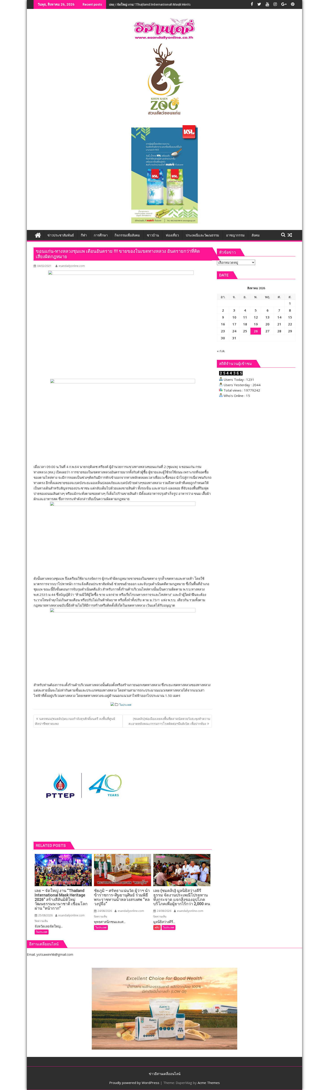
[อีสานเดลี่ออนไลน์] (38, 234)
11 (245, 317)
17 (234, 324)
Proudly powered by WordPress (134, 1082)
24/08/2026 (104, 911)
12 (256, 317)
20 (267, 324)
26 (256, 331)
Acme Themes (209, 1082)
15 (290, 317)
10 (234, 317)
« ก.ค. (221, 351)
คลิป (157, 927)
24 (234, 331)
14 (279, 317)
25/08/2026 (45, 915)
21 (279, 324)
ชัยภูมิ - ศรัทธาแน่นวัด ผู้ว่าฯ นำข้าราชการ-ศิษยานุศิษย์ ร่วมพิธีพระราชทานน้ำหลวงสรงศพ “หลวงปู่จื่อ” (180, 4)
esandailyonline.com (72, 266)
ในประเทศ (125, 705)
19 (256, 324)
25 (245, 331)
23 (223, 331)
